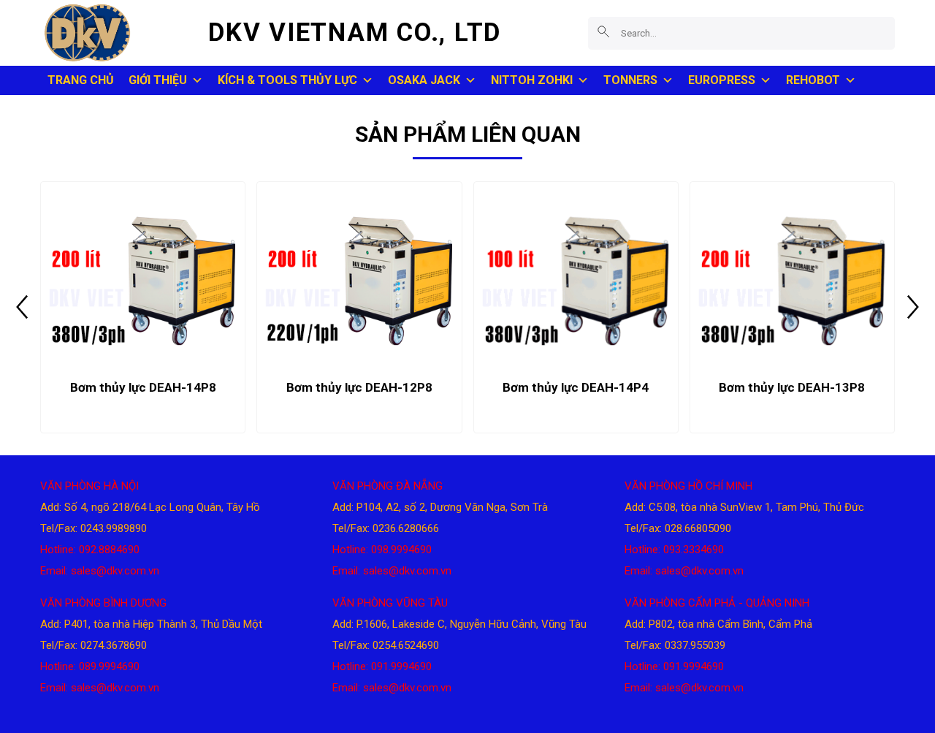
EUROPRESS (721, 80)
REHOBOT (813, 80)
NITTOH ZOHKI (532, 80)
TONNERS (630, 80)
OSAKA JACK (424, 80)
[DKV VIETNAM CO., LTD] (113, 33)
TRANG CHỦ (80, 80)
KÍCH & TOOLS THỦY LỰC (287, 80)
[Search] (604, 32)
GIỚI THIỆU (158, 80)
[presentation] (22, 307)
